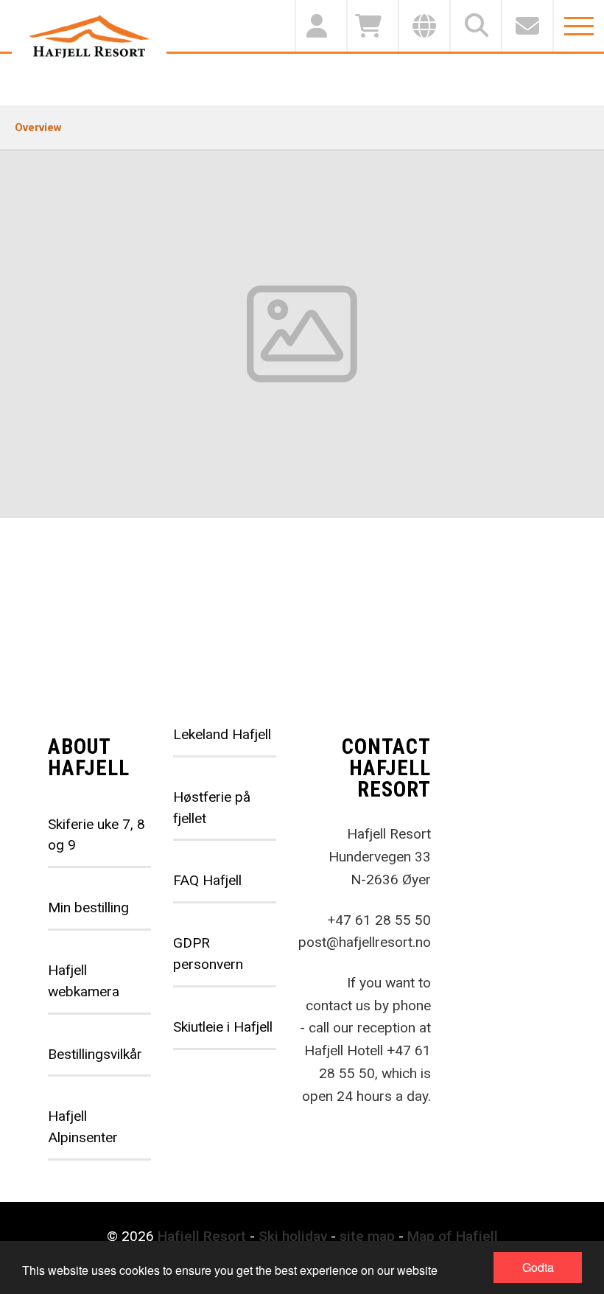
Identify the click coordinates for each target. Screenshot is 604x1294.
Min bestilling (88, 907)
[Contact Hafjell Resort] (526, 26)
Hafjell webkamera (83, 981)
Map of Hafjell (452, 1236)
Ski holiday (293, 1236)
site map (367, 1236)
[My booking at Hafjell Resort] (320, 26)
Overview (38, 127)
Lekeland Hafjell (222, 734)
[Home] (89, 37)
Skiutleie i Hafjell (223, 1026)
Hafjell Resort (202, 1236)
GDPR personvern (208, 953)
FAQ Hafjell (207, 880)
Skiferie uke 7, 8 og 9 (96, 835)
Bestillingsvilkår (95, 1054)
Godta (538, 1267)
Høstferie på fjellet (211, 807)
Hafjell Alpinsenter (83, 1127)
